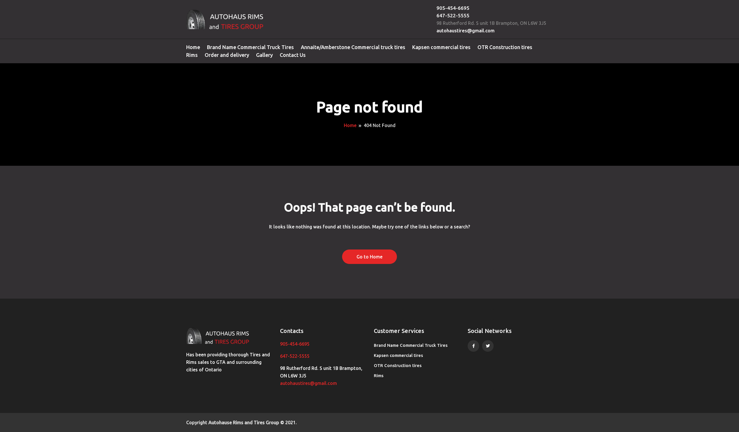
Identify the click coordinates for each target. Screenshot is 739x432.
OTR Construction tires (504, 47)
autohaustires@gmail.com (465, 30)
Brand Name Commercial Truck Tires (250, 47)
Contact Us (293, 55)
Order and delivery (227, 55)
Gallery (264, 55)
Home (193, 47)
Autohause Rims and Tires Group (243, 422)
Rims (192, 55)
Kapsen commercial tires (441, 47)
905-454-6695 (452, 8)
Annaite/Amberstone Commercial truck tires (353, 47)
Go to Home (369, 256)
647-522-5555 (452, 15)
